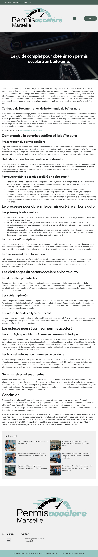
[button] (74, 18)
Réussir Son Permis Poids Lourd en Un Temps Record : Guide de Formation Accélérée (76, 456)
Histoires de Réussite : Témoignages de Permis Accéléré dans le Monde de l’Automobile (77, 468)
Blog (49, 50)
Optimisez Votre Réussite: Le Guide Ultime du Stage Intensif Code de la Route (75, 443)
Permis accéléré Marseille (31, 130)
